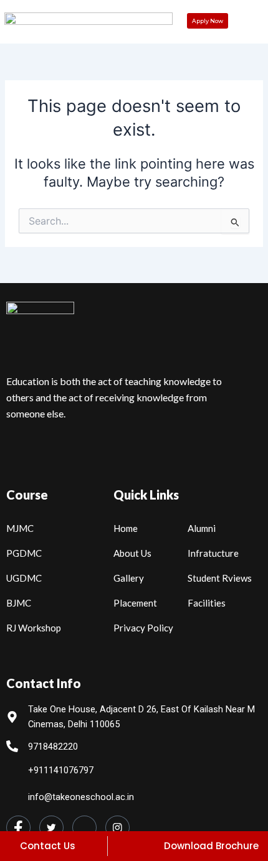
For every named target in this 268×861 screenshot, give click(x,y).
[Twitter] (51, 827)
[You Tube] (84, 827)
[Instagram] (117, 827)
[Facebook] (18, 827)
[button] (251, 24)
